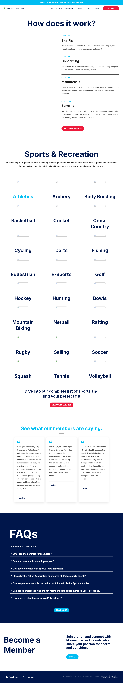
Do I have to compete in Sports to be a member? (38, 568)
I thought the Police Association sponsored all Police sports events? (49, 576)
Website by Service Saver (109, 677)
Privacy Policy (112, 676)
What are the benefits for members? (32, 554)
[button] (61, 8)
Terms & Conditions (100, 676)
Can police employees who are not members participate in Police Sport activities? (56, 590)
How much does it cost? (26, 546)
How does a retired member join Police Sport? (37, 598)
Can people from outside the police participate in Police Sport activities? (52, 583)
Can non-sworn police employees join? (33, 561)
